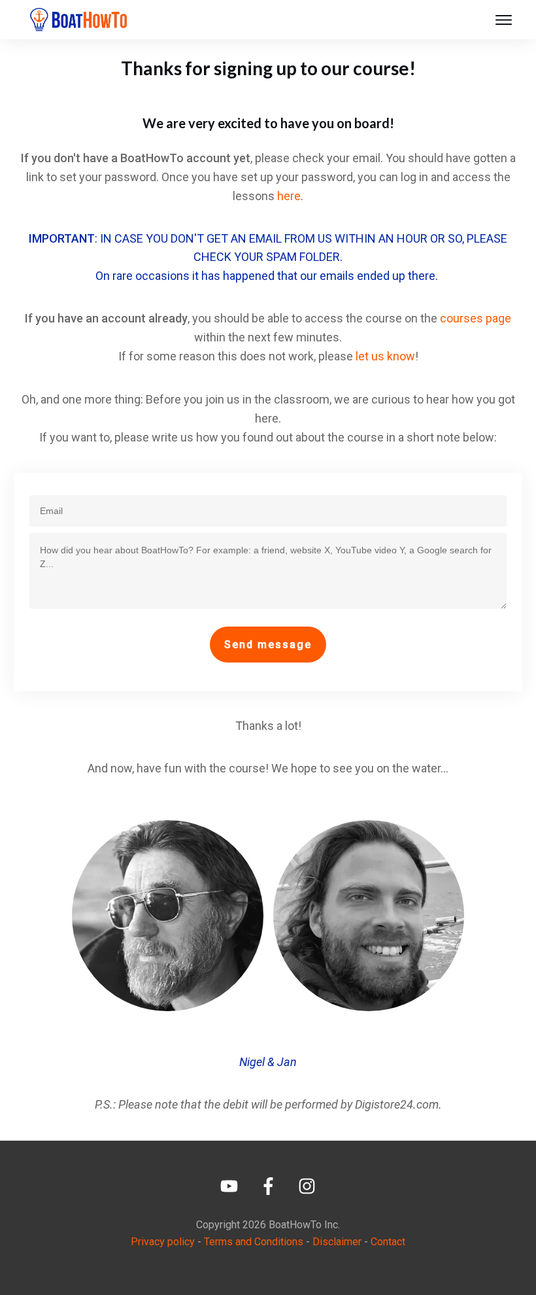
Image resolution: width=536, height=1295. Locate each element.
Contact (388, 1241)
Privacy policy (163, 1241)
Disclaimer (336, 1241)
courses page (475, 318)
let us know (385, 356)
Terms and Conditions (253, 1241)
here (289, 196)
